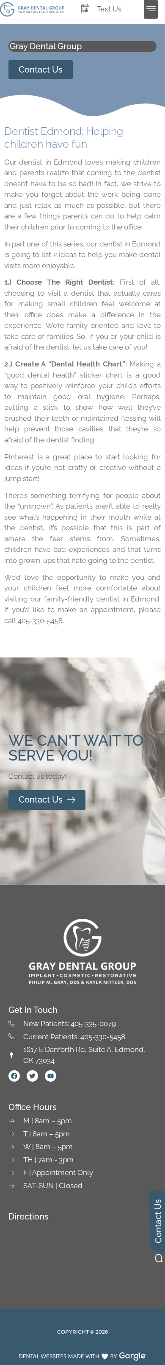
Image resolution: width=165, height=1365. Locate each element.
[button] (151, 9)
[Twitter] (32, 1076)
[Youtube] (50, 1076)
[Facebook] (14, 1076)
